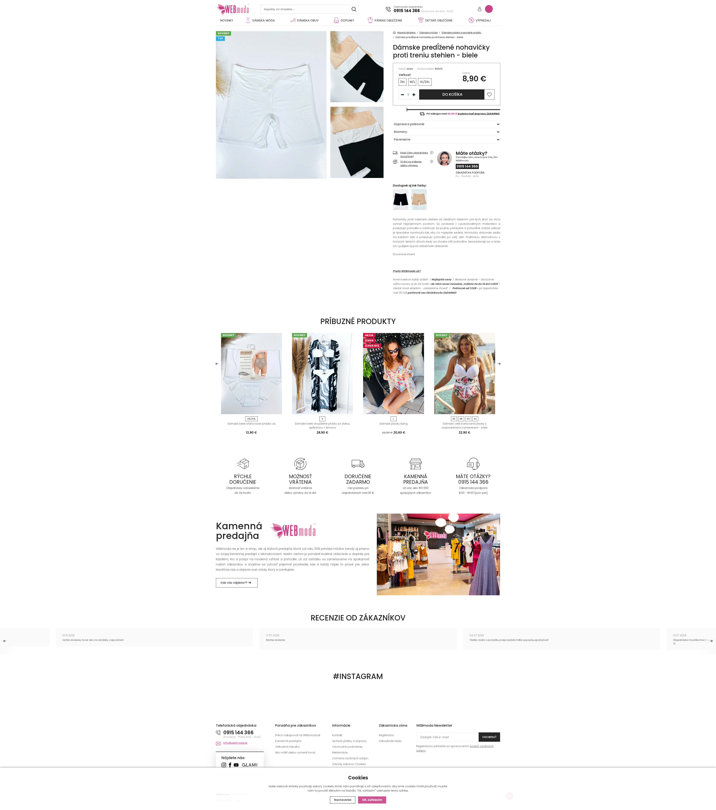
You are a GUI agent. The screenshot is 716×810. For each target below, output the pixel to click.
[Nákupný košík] (489, 9)
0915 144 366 (407, 11)
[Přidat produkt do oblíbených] (277, 410)
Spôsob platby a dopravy (349, 741)
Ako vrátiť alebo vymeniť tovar (295, 752)
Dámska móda (263, 20)
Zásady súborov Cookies (349, 764)
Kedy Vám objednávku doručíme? (414, 154)
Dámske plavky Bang (393, 424)
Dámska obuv (308, 20)
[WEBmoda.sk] (224, 765)
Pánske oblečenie (388, 20)
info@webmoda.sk (235, 743)
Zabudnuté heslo (390, 741)
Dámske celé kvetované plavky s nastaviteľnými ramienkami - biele (464, 425)
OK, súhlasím (372, 800)
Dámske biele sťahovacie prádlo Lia (251, 424)
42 (475, 418)
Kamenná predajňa (288, 741)
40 (468, 418)
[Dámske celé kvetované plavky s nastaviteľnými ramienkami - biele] (464, 373)
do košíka (452, 94)
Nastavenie (342, 800)
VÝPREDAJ (483, 20)
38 (461, 418)
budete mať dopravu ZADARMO (479, 113)
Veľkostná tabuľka (287, 747)
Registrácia (386, 735)
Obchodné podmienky (347, 747)
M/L (412, 82)
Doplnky (347, 20)
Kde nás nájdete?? (234, 583)
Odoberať (489, 737)
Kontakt (337, 735)
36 (454, 418)
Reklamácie (340, 752)
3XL (402, 82)
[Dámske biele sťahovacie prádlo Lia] (251, 373)
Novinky (226, 20)
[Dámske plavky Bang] (393, 373)
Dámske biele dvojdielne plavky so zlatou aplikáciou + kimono (322, 425)
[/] (243, 463)
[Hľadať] (354, 9)
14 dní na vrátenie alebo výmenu (411, 163)
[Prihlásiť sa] (479, 9)
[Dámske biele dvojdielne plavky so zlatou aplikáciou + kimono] (322, 373)
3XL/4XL (251, 418)
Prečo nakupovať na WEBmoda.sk (297, 735)
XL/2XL (425, 82)
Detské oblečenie (439, 20)
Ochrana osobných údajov (350, 758)
